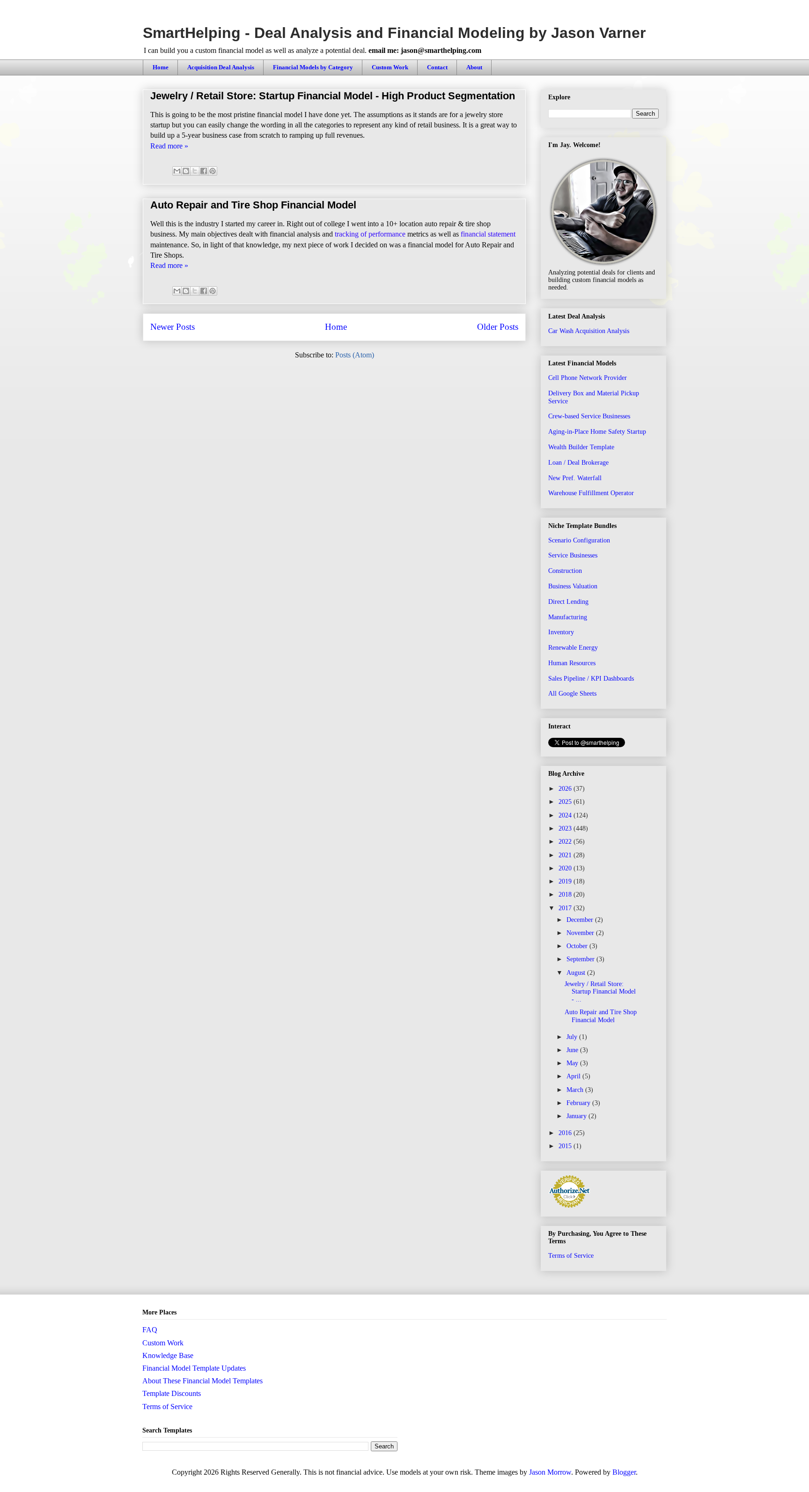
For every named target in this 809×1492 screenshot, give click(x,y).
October (577, 946)
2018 (566, 894)
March (575, 1089)
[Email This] (177, 171)
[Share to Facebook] (203, 171)
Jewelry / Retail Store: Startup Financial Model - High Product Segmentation (332, 96)
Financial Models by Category (313, 67)
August (576, 972)
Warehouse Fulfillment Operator (591, 493)
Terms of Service (571, 1255)
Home (161, 67)
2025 (566, 801)
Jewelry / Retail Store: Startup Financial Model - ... (600, 991)
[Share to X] (194, 171)
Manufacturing (567, 617)
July (572, 1036)
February (579, 1102)
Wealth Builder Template (581, 447)
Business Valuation (572, 586)
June (573, 1050)
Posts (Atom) (354, 355)
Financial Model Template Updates (194, 1368)
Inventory (561, 632)
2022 (566, 841)
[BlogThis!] (186, 171)
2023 (566, 828)
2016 (566, 1132)
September (581, 959)
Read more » (169, 146)
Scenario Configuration (579, 540)
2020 (566, 868)
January (577, 1116)
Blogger (624, 1472)
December (580, 919)
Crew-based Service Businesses (589, 416)
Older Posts (497, 327)
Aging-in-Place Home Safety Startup (597, 431)
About (474, 67)
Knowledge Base (167, 1355)
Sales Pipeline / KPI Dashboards (591, 678)
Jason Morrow (550, 1472)
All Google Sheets (572, 693)
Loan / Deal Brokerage (578, 462)
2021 (566, 855)
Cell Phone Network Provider (587, 377)
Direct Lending (568, 601)
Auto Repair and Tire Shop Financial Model (253, 205)
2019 (566, 881)
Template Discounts (171, 1393)
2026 (566, 788)
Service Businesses (572, 555)
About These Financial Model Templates (202, 1381)
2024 (566, 815)
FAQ (149, 1330)
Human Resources (572, 663)
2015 (566, 1146)
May (573, 1063)
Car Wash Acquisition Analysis (588, 330)
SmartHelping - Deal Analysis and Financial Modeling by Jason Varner (394, 32)
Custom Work (390, 67)
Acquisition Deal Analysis (220, 67)
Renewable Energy (573, 647)
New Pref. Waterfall (575, 478)
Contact (437, 67)
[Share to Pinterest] (212, 171)
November (581, 932)
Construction (565, 570)
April (574, 1076)
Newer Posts (172, 327)
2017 (566, 908)
